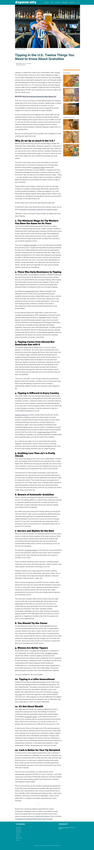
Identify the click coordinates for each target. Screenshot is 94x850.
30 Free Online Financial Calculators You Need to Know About (69, 93)
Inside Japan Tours (44, 432)
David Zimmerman (20, 64)
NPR (36, 312)
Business (57, 2)
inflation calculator (30, 245)
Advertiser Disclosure (20, 49)
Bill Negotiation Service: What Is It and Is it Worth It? (70, 123)
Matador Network (21, 415)
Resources (19, 838)
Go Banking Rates (38, 167)
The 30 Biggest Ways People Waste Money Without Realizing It (71, 136)
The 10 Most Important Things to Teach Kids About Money (71, 80)
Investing (18, 832)
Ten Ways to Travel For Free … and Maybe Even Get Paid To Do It (70, 108)
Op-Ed (18, 836)
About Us (72, 2)
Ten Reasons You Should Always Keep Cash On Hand (33, 819)
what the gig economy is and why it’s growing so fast (38, 209)
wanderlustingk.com (31, 291)
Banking (18, 827)
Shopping (28, 63)
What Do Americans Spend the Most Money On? (39, 96)
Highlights (65, 2)
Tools (51, 2)
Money (47, 2)
